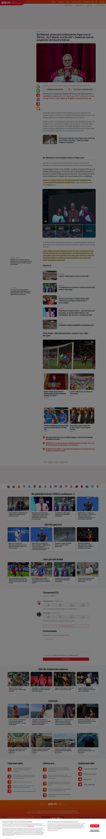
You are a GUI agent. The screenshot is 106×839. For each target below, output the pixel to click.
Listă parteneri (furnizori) (52, 830)
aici (42, 831)
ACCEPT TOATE (94, 825)
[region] (53, 829)
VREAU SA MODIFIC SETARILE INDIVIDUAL (94, 830)
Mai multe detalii (31, 826)
